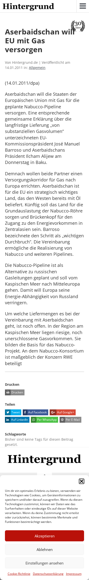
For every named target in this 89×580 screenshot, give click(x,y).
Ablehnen (45, 549)
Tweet (15, 412)
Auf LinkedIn (19, 420)
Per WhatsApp (46, 420)
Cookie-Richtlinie (19, 574)
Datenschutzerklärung (48, 574)
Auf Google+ (65, 412)
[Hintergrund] (28, 7)
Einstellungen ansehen (44, 563)
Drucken (17, 392)
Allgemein (37, 67)
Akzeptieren (45, 535)
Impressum (74, 574)
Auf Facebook (37, 412)
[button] (81, 481)
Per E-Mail (72, 420)
